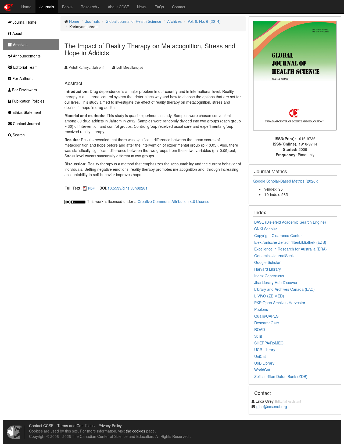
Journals (47, 6)
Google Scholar (267, 262)
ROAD (259, 329)
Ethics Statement (26, 112)
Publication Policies (27, 101)
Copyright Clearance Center (278, 235)
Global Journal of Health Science (133, 21)
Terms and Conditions (76, 425)
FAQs (159, 6)
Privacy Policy (110, 425)
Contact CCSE (41, 425)
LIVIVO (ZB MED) (269, 296)
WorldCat (262, 369)
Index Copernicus (269, 275)
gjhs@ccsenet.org (271, 406)
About (16, 33)
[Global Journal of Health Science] (295, 75)
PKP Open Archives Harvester (279, 302)
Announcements (26, 56)
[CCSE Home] (8, 6)
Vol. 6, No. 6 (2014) (204, 21)
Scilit (258, 336)
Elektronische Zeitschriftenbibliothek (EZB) (290, 242)
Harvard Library (267, 269)
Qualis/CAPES (266, 316)
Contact (178, 6)
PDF (91, 188)
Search (18, 134)
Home (26, 6)
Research (89, 6)
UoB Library (264, 363)
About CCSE (118, 6)
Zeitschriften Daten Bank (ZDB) (280, 376)
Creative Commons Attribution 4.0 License (173, 201)
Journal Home (24, 22)
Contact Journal (26, 123)
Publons (261, 309)
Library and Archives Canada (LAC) (284, 289)
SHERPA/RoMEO (269, 343)
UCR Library (264, 349)
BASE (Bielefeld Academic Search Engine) (290, 222)
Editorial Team (25, 67)
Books (67, 6)
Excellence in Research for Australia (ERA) (290, 249)
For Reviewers (24, 89)
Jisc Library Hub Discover (276, 282)
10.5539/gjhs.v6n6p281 (128, 188)
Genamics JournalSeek (274, 255)
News (141, 6)
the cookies (135, 431)
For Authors (22, 78)
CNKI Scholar (265, 228)
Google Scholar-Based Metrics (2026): (286, 181)
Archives (174, 21)
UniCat (260, 356)
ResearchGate (266, 322)
